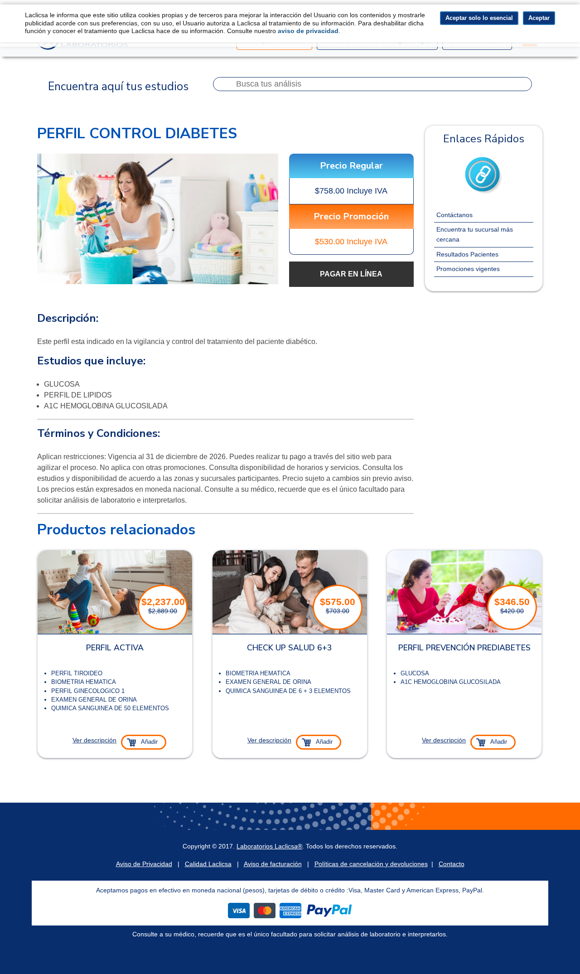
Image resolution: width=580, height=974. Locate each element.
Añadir (149, 741)
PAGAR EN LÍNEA (351, 274)
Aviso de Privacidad (144, 863)
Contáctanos (454, 214)
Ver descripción (94, 740)
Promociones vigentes (468, 268)
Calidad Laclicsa (208, 863)
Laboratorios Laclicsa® (269, 846)
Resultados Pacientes (467, 254)
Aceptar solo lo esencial (479, 18)
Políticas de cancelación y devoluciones (371, 863)
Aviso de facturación (273, 863)
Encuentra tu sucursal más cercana (474, 234)
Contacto (451, 863)
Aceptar (539, 18)
